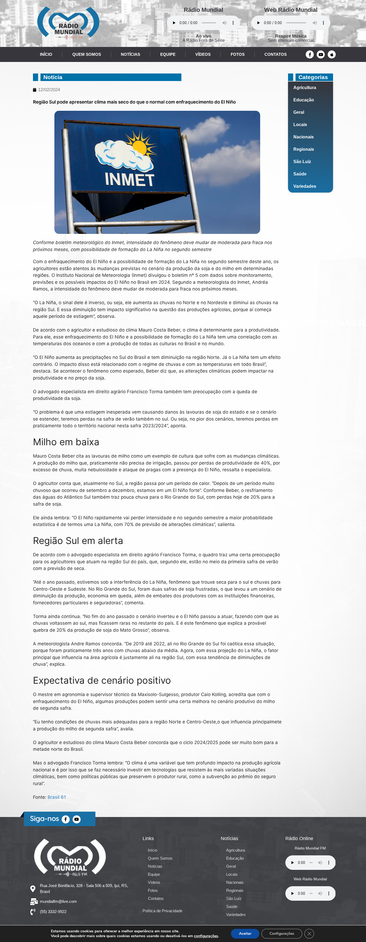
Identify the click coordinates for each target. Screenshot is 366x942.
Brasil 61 (57, 797)
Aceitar (245, 933)
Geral (298, 112)
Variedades (304, 186)
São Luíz (302, 161)
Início (46, 54)
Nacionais (303, 137)
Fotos (238, 54)
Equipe (167, 54)
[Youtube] (321, 54)
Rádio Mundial (203, 9)
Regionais (303, 149)
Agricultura (304, 87)
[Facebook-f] (310, 54)
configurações (206, 936)
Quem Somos (86, 54)
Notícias (130, 54)
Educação (303, 100)
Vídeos (203, 54)
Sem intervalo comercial (291, 38)
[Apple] (332, 54)
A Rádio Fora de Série (203, 38)
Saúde (300, 174)
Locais (300, 124)
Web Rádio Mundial (291, 9)
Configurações (282, 933)
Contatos (275, 54)
